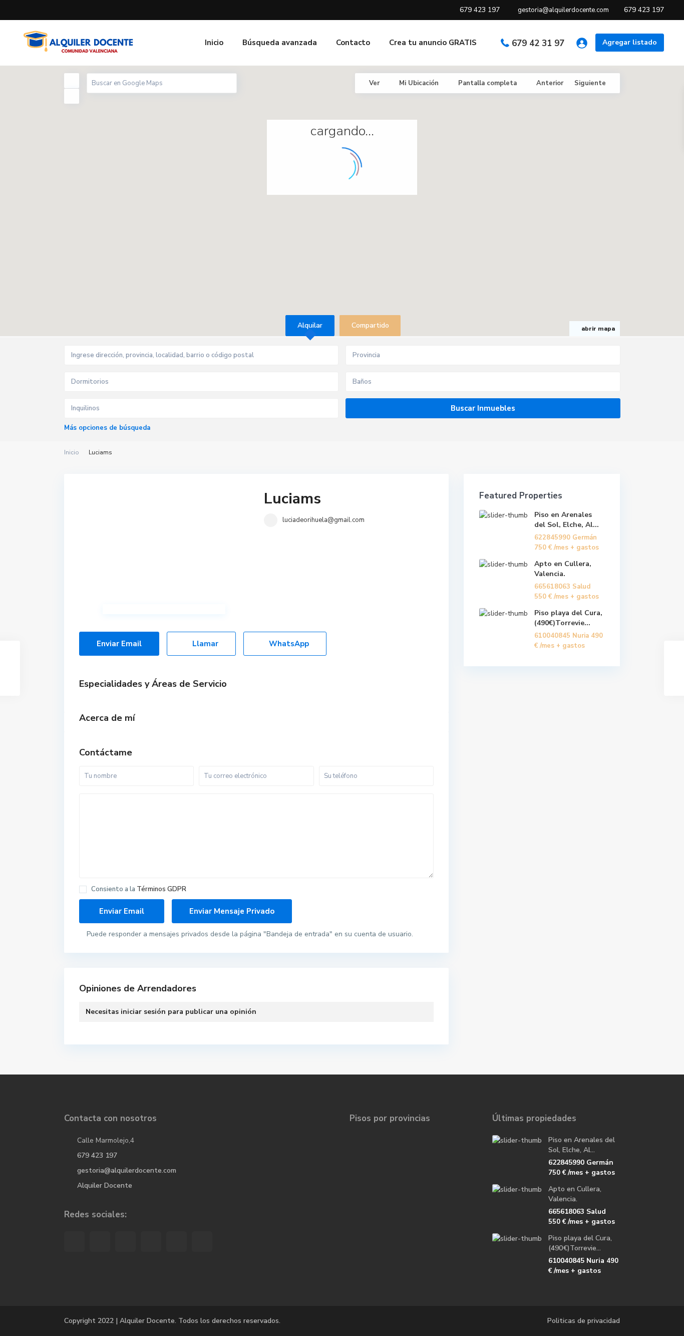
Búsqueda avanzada (279, 43)
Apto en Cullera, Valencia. (562, 569)
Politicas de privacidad (583, 1320)
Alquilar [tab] (309, 325)
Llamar (204, 644)
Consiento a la (138, 889)
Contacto (353, 43)
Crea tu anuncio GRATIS (433, 43)
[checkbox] (83, 889)
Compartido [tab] (370, 325)
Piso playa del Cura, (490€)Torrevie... (568, 618)
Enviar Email (119, 644)
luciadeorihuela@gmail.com (323, 519)
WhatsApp (288, 644)
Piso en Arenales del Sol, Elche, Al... (566, 519)
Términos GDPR (161, 889)
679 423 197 (97, 1155)
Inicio (214, 43)
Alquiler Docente (104, 1185)
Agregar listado (629, 42)
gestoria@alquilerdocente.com (126, 1170)
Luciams (292, 498)
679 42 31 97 (538, 43)
